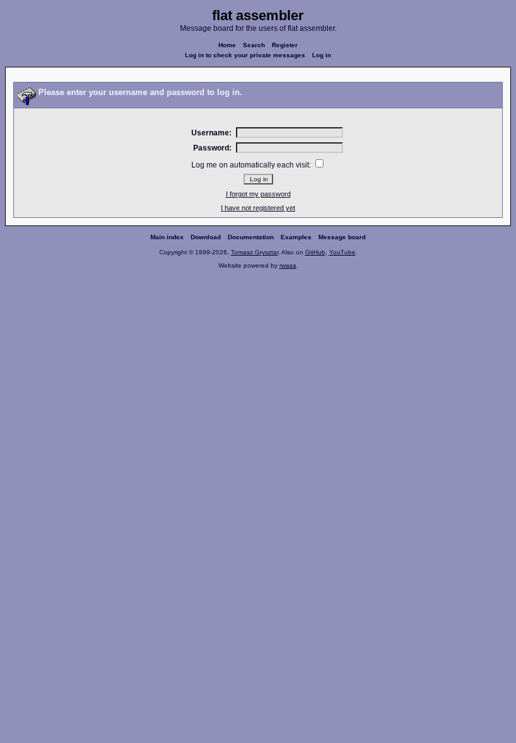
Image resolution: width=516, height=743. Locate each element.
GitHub (315, 252)
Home (227, 45)
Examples (296, 237)
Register (285, 45)
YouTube (342, 252)
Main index (167, 237)
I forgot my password (258, 194)
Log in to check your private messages (245, 55)
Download (206, 237)
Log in (321, 55)
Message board (342, 237)
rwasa (287, 265)
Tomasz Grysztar (254, 252)
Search (254, 45)
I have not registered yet (258, 208)
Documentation (251, 237)
